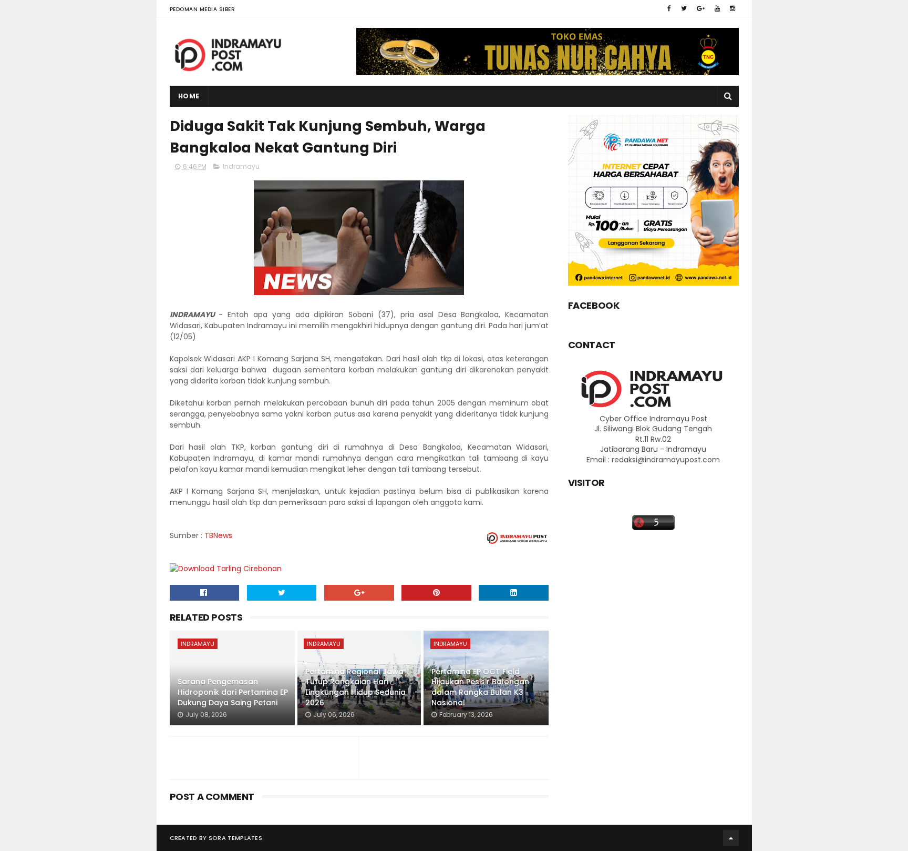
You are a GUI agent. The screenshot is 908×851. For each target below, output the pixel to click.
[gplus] (700, 8)
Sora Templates (235, 838)
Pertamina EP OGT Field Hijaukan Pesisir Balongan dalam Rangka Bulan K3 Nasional (480, 687)
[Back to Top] (731, 838)
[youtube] (717, 8)
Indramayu (241, 166)
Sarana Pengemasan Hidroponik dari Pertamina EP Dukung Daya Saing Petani (233, 691)
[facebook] (669, 8)
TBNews (218, 535)
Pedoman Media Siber (202, 9)
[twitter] (683, 8)
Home (189, 96)
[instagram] (732, 8)
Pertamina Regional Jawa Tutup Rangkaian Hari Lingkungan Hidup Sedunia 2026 (355, 687)
